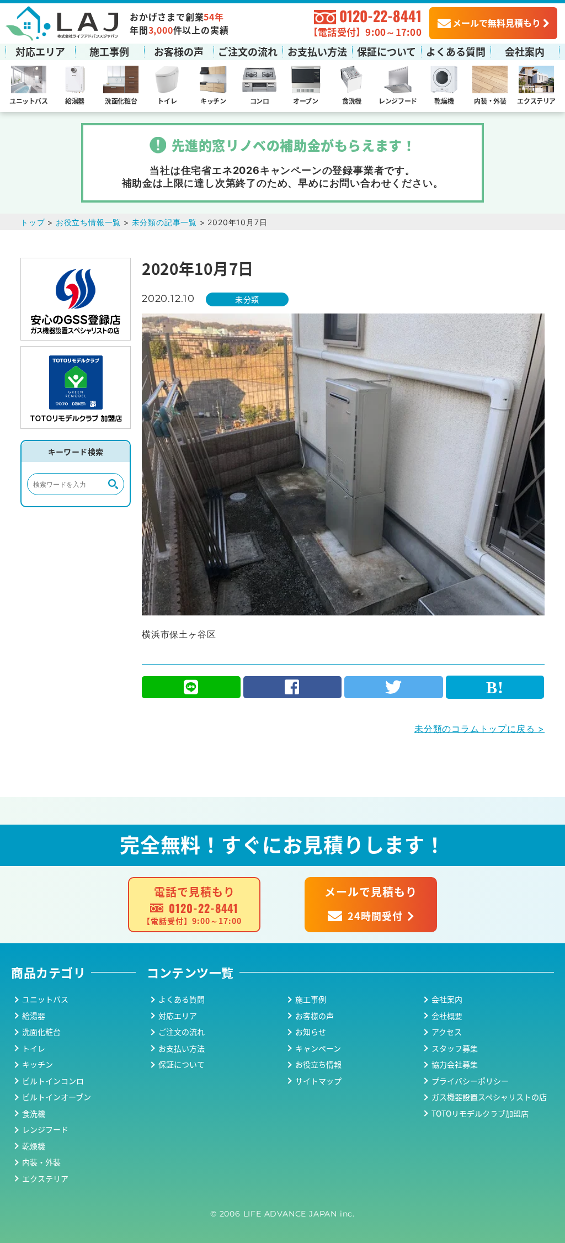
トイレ (167, 100)
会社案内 (525, 51)
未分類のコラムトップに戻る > (479, 728)
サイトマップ (318, 1080)
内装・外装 (490, 100)
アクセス (446, 1031)
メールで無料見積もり (496, 22)
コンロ (259, 100)
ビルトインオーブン (56, 1096)
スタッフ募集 (454, 1048)
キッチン (213, 100)
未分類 (247, 299)
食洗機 (351, 100)
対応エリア (40, 51)
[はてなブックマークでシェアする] (495, 687)
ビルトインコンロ (53, 1080)
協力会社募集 (454, 1064)
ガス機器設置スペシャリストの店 (489, 1096)
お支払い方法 (317, 51)
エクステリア (536, 100)
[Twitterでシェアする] (393, 687)
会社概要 (446, 1015)
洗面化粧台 (121, 100)
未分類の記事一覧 (164, 222)
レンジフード (398, 100)
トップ (32, 222)
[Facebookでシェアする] (292, 687)
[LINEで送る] (191, 687)
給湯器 (74, 100)
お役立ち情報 (318, 1064)
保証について (386, 51)
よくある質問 (456, 51)
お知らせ (310, 1031)
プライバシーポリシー (470, 1080)
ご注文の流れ (248, 51)
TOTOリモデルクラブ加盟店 (480, 1113)
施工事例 (109, 51)
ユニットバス (28, 100)
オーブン (305, 100)
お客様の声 (179, 51)
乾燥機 (444, 100)
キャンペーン (318, 1048)
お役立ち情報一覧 (88, 222)
